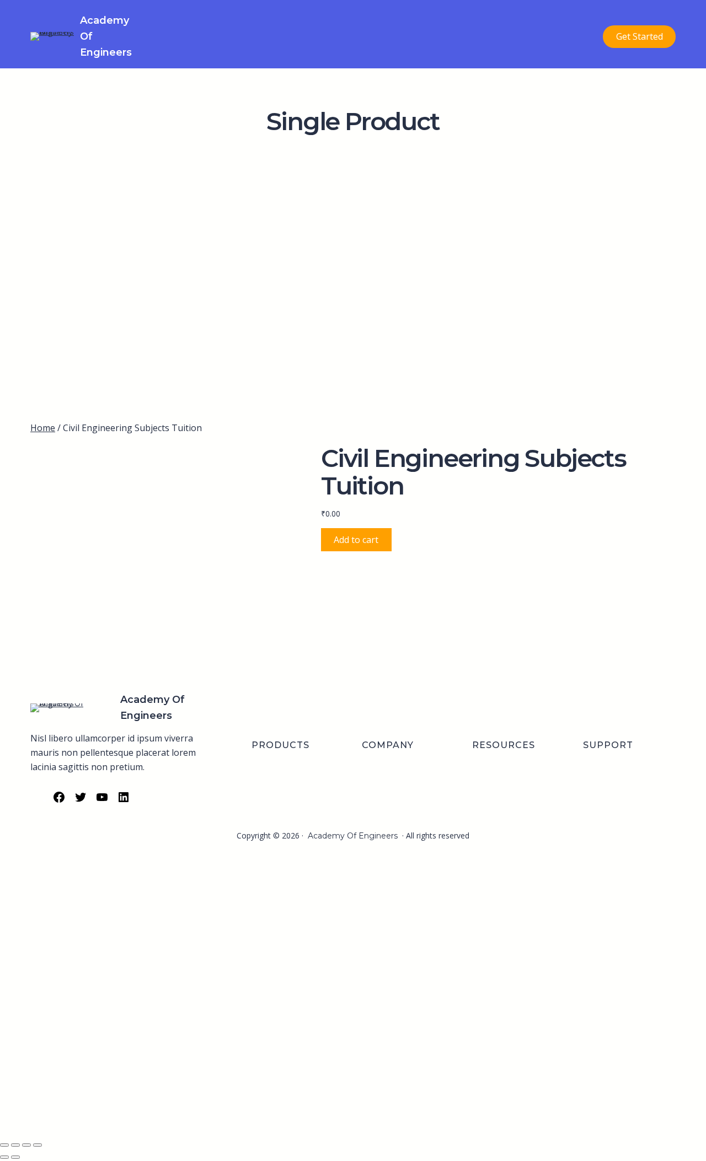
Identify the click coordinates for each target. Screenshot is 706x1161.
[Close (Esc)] (37, 1145)
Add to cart (356, 540)
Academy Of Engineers (353, 836)
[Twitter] (80, 801)
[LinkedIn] (123, 801)
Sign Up (62, 1117)
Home (42, 428)
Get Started (639, 36)
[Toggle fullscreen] (15, 1145)
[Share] (26, 1145)
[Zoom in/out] (4, 1145)
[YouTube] (102, 801)
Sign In (88, 1117)
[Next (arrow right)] (15, 1157)
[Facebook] (59, 801)
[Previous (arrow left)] (4, 1157)
